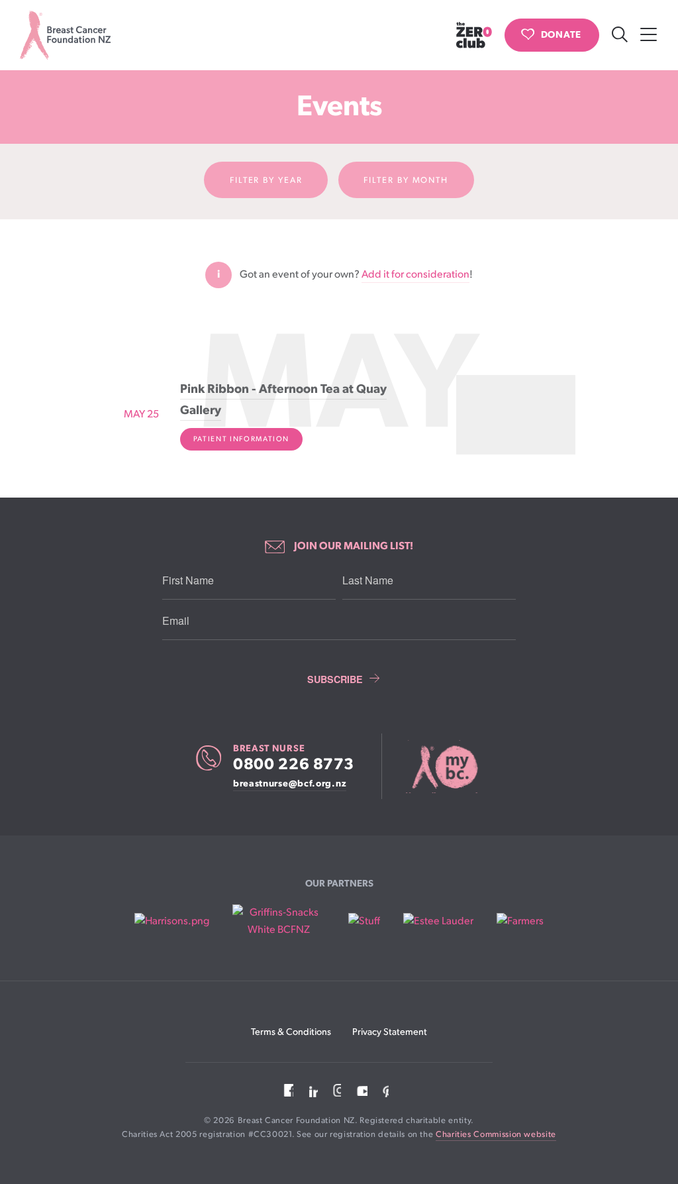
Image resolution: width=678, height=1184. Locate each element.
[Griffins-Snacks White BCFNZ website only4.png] (278, 921)
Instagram (334, 1090)
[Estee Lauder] (438, 921)
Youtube (359, 1090)
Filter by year (266, 181)
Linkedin (311, 1090)
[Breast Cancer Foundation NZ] (65, 35)
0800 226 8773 (293, 764)
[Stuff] (364, 921)
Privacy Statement (389, 1032)
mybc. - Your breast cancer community (443, 766)
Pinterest (383, 1090)
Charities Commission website (496, 1135)
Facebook (287, 1090)
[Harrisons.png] (171, 921)
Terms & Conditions (291, 1032)
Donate (561, 34)
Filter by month (405, 181)
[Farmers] (520, 921)
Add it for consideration (415, 274)
